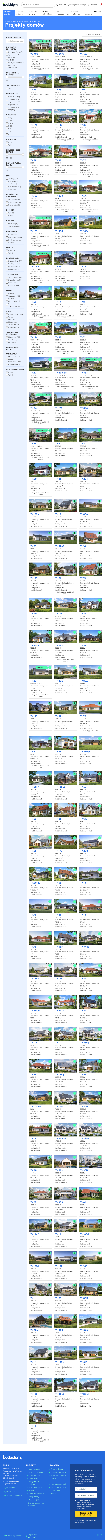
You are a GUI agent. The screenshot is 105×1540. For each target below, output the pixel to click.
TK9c (33, 89)
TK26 (58, 578)
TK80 (33, 1170)
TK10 (58, 514)
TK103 (34, 1394)
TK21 (58, 819)
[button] (50, 41)
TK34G (84, 1106)
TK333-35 (61, 372)
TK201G (59, 1010)
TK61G (83, 1362)
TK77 (33, 1138)
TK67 (33, 1202)
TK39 (58, 337)
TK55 (58, 883)
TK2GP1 (34, 787)
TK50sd (34, 1330)
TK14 (83, 546)
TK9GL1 (34, 645)
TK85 (33, 546)
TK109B (34, 266)
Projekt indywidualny (47, 13)
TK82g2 (59, 546)
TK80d (59, 1330)
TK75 (33, 946)
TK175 (58, 851)
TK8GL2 (59, 1394)
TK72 (83, 160)
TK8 (82, 302)
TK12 (33, 1426)
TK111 (33, 1362)
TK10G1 (59, 1106)
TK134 (58, 978)
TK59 (83, 787)
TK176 (33, 125)
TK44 (58, 751)
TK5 (32, 751)
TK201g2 (35, 883)
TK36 (58, 915)
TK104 (83, 54)
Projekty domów (7, 13)
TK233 (59, 196)
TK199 (33, 716)
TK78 (83, 883)
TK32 (83, 978)
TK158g (59, 1074)
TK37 (83, 645)
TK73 (83, 915)
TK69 (58, 1298)
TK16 (83, 1010)
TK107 (58, 1266)
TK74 (33, 915)
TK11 (32, 1298)
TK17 (58, 1042)
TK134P (34, 978)
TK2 (57, 443)
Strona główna (10, 21)
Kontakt (97, 11)
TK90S (59, 1202)
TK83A (84, 681)
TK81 (83, 1202)
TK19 (58, 302)
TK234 (84, 479)
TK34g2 (84, 946)
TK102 (34, 196)
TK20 (33, 479)
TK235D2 (60, 1138)
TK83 (33, 681)
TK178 (33, 231)
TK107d (34, 1266)
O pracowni (88, 13)
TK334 (84, 408)
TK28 (33, 160)
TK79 (83, 266)
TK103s (59, 1362)
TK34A (84, 1330)
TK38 (33, 1074)
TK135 (83, 819)
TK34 (58, 266)
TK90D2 (60, 54)
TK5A (83, 196)
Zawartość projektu (20, 13)
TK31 (58, 479)
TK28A (59, 645)
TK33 (83, 125)
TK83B (59, 681)
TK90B (84, 1170)
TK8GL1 (84, 1394)
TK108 (83, 1266)
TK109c (84, 231)
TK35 (83, 613)
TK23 (33, 819)
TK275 (34, 54)
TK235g (84, 1042)
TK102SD (35, 1106)
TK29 (33, 302)
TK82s (59, 716)
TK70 (83, 716)
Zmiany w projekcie (33, 13)
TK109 (34, 578)
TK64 (33, 408)
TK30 (83, 443)
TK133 (58, 125)
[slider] (7, 77)
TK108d (84, 1234)
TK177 (58, 408)
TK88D (84, 1298)
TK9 (82, 89)
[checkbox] (15, 52)
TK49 (33, 613)
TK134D (34, 1234)
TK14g (33, 337)
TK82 (33, 372)
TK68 (33, 851)
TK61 (33, 443)
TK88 (58, 160)
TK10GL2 (60, 787)
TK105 (58, 613)
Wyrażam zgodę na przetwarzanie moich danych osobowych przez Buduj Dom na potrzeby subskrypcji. (85, 1504)
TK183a (34, 514)
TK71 (82, 337)
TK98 (58, 89)
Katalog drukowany (76, 13)
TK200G (35, 1010)
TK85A (84, 514)
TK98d (59, 231)
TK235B (84, 1138)
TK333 (84, 372)
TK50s (59, 1170)
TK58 (83, 1074)
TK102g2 (85, 751)
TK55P (59, 946)
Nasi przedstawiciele (62, 13)
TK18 (58, 1234)
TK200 (84, 851)
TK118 (33, 1042)
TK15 (83, 578)
